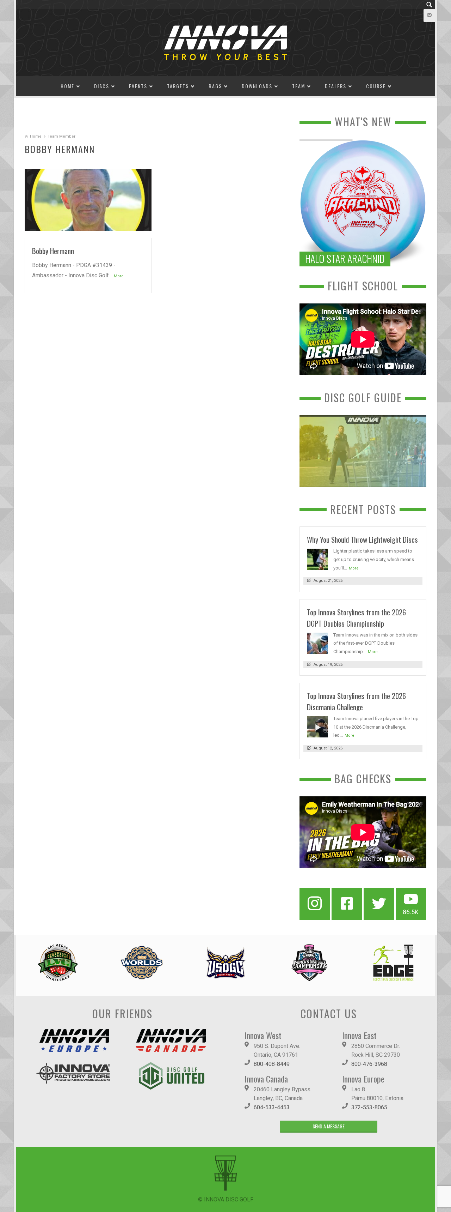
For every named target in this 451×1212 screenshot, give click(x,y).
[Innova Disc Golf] (225, 42)
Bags (215, 86)
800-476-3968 (369, 1064)
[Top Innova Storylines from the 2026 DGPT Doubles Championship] (317, 642)
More (354, 568)
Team (298, 86)
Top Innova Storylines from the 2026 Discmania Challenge (356, 701)
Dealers (335, 86)
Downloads (257, 86)
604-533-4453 (272, 1107)
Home (67, 86)
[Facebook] (347, 904)
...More (117, 276)
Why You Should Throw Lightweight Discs (362, 539)
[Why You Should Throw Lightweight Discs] (317, 558)
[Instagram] (314, 904)
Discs (101, 86)
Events (138, 86)
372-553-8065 (369, 1107)
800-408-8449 (272, 1064)
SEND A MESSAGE (329, 1126)
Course (376, 86)
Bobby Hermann (53, 250)
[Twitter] (379, 904)
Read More (132, 222)
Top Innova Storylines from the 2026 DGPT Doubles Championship (356, 618)
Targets (178, 86)
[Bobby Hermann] (88, 199)
